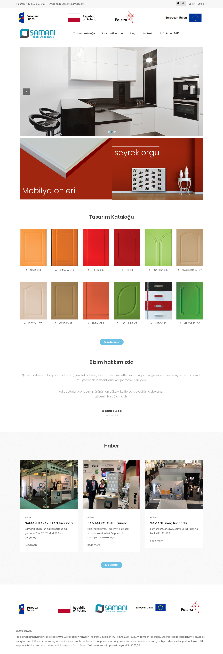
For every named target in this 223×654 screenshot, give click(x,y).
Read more (31, 545)
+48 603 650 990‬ (35, 4)
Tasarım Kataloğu (84, 33)
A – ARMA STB (33, 270)
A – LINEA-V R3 (96, 323)
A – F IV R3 (127, 270)
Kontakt (147, 33)
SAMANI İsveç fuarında (168, 523)
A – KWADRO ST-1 (64, 323)
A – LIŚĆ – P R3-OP (127, 323)
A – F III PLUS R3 (96, 270)
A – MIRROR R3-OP (190, 323)
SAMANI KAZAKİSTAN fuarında (49, 523)
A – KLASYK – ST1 (33, 323)
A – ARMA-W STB (64, 270)
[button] (112, 342)
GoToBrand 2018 (169, 33)
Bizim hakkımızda (112, 33)
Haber (28, 517)
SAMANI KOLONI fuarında (107, 523)
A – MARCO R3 (158, 323)
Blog (132, 33)
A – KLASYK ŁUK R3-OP (190, 270)
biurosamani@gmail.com (70, 4)
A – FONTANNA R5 (158, 270)
